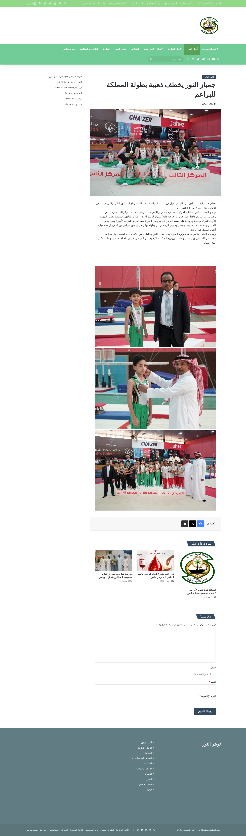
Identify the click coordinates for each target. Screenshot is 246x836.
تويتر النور (211, 743)
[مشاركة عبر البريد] (184, 523)
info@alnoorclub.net (66, 82)
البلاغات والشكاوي (89, 49)
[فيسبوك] (200, 523)
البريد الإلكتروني (207, 696)
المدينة (212, 667)
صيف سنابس (89, 3)
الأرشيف (148, 753)
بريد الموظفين (153, 3)
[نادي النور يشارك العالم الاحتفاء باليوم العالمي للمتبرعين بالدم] (155, 560)
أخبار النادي (192, 49)
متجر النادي (120, 49)
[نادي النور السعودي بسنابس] (209, 25)
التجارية (148, 774)
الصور (149, 779)
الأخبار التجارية (186, 3)
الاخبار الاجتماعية (210, 49)
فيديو (149, 789)
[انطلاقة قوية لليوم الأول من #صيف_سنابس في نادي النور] (197, 568)
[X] (192, 523)
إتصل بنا (102, 3)
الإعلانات (135, 49)
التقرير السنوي (170, 3)
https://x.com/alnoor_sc (66, 87)
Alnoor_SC (70, 98)
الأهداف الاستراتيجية (118, 3)
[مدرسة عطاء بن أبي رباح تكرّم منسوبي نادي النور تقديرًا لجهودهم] (113, 560)
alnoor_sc (68, 93)
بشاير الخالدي (207, 104)
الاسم (212, 682)
